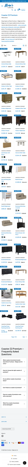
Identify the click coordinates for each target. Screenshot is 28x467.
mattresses (16, 27)
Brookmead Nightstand (20, 259)
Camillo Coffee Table (20, 304)
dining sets (10, 27)
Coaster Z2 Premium (6, 62)
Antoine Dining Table (6, 64)
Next (24, 337)
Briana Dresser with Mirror (20, 233)
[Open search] (12, 10)
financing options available (7, 41)
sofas (19, 25)
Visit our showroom (9, 39)
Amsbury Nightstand (6, 108)
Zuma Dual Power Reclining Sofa (19, 327)
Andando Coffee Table (20, 108)
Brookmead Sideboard (6, 281)
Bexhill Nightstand (5, 206)
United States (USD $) (6, 428)
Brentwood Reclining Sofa (6, 233)
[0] (18, 10)
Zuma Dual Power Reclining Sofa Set (5, 327)
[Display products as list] (26, 45)
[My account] (15, 10)
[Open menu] (2, 6)
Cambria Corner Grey (6, 302)
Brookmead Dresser (6, 259)
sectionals (23, 25)
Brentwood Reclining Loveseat (20, 206)
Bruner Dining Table (20, 281)
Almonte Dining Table (20, 64)
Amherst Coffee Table (6, 86)
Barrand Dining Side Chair (6, 180)
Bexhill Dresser (19, 179)
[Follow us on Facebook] (2, 436)
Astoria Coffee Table (20, 152)
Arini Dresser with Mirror (5, 153)
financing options (13, 390)
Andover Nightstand (20, 130)
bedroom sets (4, 27)
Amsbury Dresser (19, 86)
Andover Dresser (5, 130)
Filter (5, 45)
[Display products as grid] (23, 45)
